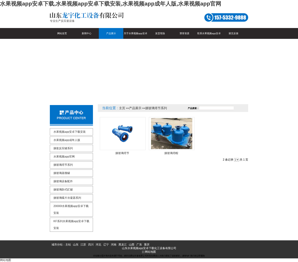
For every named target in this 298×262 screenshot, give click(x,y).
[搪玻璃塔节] (123, 133)
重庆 (147, 244)
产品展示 (135, 108)
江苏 (83, 244)
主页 (122, 108)
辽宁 (106, 244)
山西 (131, 244)
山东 (75, 244)
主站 (68, 244)
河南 (113, 244)
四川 (91, 244)
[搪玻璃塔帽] (172, 133)
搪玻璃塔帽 (171, 153)
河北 (98, 244)
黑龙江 (122, 244)
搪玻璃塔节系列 (156, 108)
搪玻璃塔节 (122, 153)
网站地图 (150, 251)
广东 (139, 244)
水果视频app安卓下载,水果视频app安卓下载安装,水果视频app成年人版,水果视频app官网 (110, 4)
